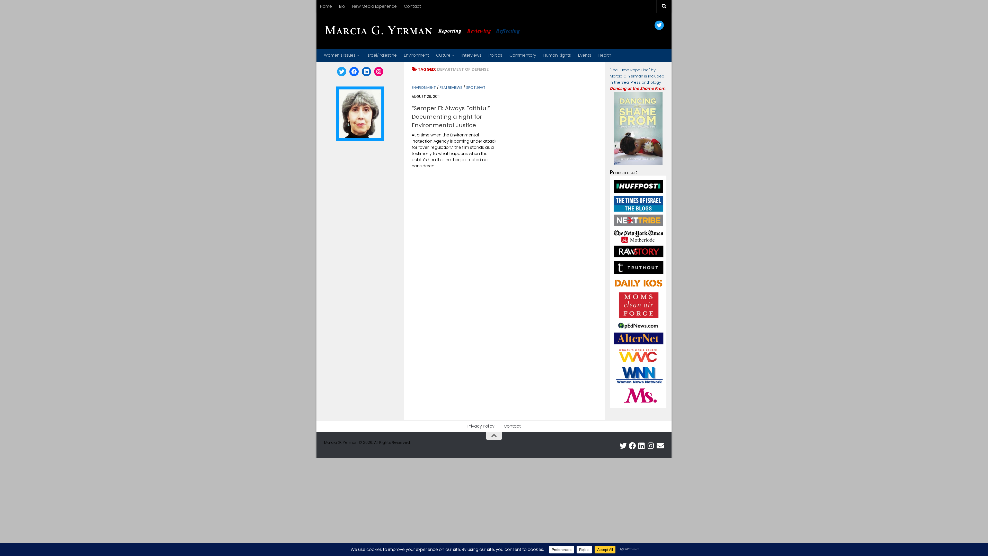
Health (604, 55)
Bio (342, 6)
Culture (443, 55)
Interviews (471, 55)
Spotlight (476, 87)
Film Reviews (451, 87)
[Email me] (660, 445)
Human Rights (557, 55)
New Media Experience (374, 6)
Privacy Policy (481, 426)
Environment (416, 55)
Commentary (522, 55)
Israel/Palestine (382, 55)
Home (326, 6)
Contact (412, 6)
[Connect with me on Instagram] (651, 445)
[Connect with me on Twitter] (623, 445)
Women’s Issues (340, 55)
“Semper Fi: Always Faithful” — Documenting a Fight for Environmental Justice (454, 116)
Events (584, 55)
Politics (495, 55)
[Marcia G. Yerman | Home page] (424, 31)
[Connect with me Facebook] (632, 445)
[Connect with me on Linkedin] (641, 445)
